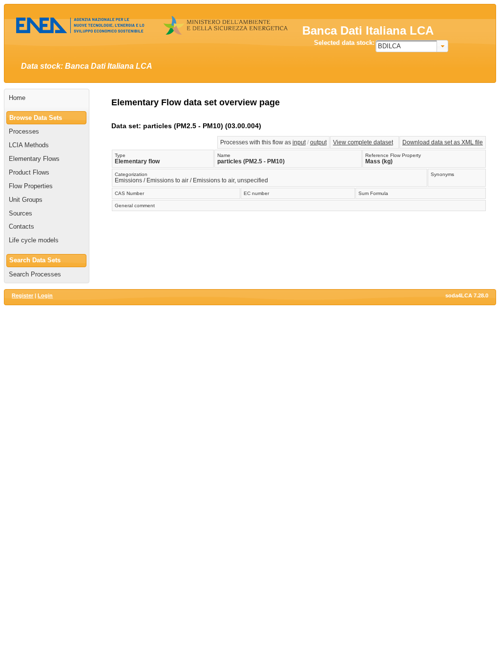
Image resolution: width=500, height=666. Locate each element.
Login (45, 295)
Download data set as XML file (442, 142)
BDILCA (389, 46)
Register (22, 295)
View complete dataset (363, 142)
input (299, 142)
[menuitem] (46, 98)
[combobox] (411, 46)
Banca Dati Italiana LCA (368, 30)
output (318, 142)
